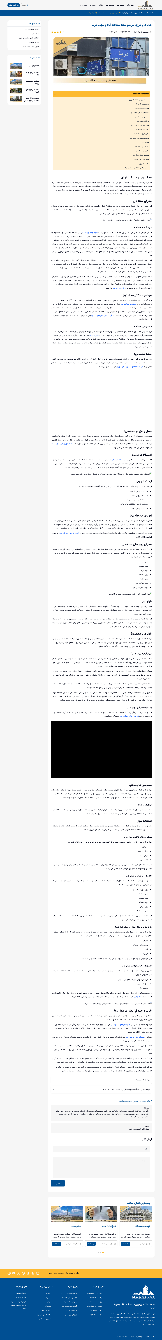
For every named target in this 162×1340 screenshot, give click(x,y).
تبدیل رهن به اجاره (44, 1319)
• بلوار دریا (145, 142)
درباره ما (93, 5)
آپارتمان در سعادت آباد (94, 1293)
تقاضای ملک (46, 1310)
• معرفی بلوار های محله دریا (139, 138)
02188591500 (21, 1293)
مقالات (100, 5)
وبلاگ (142, 13)
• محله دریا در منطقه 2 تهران (139, 100)
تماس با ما (83, 5)
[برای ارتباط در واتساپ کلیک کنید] (23, 1273)
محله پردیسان (75, 1226)
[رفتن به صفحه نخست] (132, 1292)
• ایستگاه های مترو (142, 129)
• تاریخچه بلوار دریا (142, 151)
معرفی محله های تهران (131, 13)
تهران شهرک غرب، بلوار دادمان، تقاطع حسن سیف (18, 1305)
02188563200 (21, 1297)
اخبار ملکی (35, 34)
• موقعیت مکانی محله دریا (140, 112)
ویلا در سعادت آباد (95, 1297)
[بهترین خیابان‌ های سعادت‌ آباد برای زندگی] (16, 99)
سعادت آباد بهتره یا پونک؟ (32, 82)
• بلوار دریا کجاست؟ (142, 146)
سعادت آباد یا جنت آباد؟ (32, 74)
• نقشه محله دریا (143, 121)
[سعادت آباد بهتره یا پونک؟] (16, 82)
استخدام (48, 1306)
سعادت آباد (110, 5)
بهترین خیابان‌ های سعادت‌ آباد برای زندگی (31, 99)
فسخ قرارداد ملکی (109, 1226)
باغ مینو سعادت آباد (142, 1226)
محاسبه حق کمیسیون (43, 1314)
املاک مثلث (130, 5)
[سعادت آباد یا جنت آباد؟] (16, 74)
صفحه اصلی (150, 13)
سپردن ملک (47, 1302)
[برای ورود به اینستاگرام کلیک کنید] (37, 1273)
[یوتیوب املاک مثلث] (14, 1273)
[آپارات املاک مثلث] (9, 1273)
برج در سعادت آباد (96, 1302)
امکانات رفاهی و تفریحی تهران (29, 38)
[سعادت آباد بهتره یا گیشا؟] (16, 91)
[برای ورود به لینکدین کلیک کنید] (28, 1273)
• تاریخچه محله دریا (142, 108)
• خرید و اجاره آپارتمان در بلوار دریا (137, 168)
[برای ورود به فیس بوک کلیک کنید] (33, 1273)
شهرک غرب (120, 5)
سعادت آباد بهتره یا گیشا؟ (32, 91)
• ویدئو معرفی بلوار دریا (141, 155)
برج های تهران (34, 42)
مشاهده (124, 1244)
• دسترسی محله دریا (142, 117)
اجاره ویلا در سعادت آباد (68, 1297)
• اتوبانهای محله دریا (141, 134)
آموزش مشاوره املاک (32, 29)
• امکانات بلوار (144, 163)
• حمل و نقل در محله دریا (140, 125)
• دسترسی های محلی (141, 159)
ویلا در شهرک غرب (96, 1310)
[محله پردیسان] (16, 66)
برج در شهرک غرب (96, 1314)
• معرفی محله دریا (142, 104)
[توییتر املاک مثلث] (18, 1273)
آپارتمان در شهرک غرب (94, 1306)
